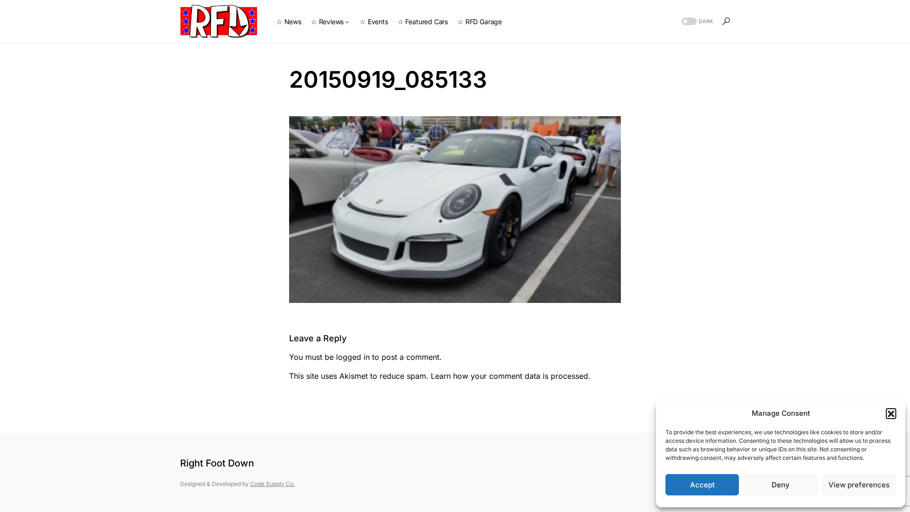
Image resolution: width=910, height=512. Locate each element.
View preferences (859, 484)
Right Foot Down (217, 463)
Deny (781, 484)
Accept (702, 484)
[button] (891, 413)
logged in (353, 357)
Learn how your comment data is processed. (511, 376)
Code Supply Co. (272, 483)
